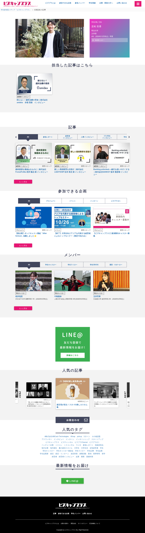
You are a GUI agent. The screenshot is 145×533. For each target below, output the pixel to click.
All (28, 137)
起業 (77, 456)
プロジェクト (51, 201)
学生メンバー (76, 513)
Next (126, 395)
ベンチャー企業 (48, 445)
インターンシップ (83, 439)
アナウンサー (47, 439)
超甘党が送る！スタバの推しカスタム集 (72, 405)
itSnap (73, 436)
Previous (18, 395)
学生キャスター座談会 (64, 450)
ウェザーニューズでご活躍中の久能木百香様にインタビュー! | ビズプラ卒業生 (105, 404)
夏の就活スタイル (65, 448)
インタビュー (59, 439)
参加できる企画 (65, 3)
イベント (72, 201)
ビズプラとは (50, 3)
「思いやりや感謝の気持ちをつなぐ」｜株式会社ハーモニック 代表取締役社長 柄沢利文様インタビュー (39, 404)
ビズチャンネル (67, 442)
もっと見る (23, 182)
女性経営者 (94, 448)
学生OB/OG (94, 264)
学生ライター (72, 264)
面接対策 (89, 456)
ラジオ (78, 445)
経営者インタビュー (23, 97)
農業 (83, 456)
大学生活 (84, 448)
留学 (103, 453)
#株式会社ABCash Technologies (57, 436)
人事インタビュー (87, 137)
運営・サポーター (116, 264)
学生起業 (99, 450)
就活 (52, 453)
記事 (54, 513)
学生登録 (92, 3)
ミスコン (58, 445)
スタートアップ (97, 439)
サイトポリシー (82, 523)
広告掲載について (94, 523)
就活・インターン (62, 453)
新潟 (89, 453)
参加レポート (48, 137)
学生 (101, 448)
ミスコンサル (69, 445)
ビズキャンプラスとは (52, 523)
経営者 (54, 456)
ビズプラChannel (81, 442)
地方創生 (53, 448)
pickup (79, 436)
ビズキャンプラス (52, 442)
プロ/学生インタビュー (107, 137)
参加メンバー (80, 3)
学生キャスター (50, 264)
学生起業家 (44, 453)
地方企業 (45, 448)
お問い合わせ (122, 3)
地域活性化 (99, 445)
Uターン (87, 436)
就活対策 (74, 453)
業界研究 (96, 453)
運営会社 (73, 523)
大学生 (76, 448)
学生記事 (127, 137)
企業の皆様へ (65, 523)
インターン (94, 201)
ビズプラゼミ (116, 201)
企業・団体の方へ (106, 3)
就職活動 (82, 453)
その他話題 (96, 436)
